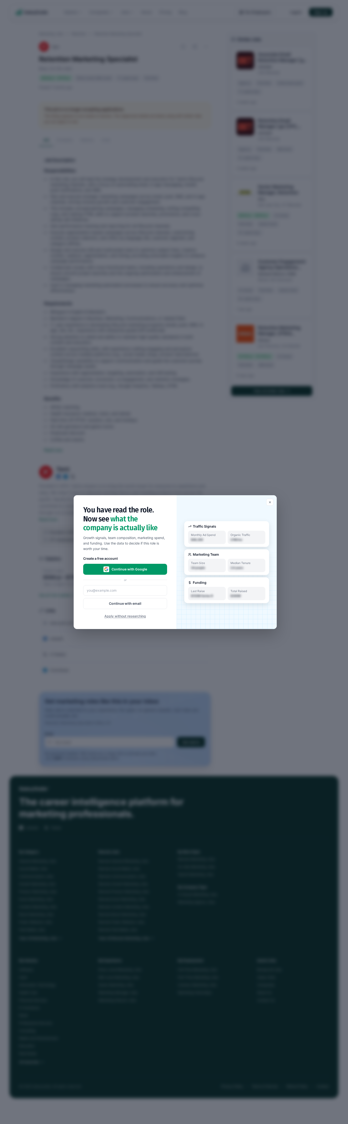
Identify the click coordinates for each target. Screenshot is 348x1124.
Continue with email (125, 603)
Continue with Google (129, 569)
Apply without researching (125, 616)
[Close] (269, 502)
